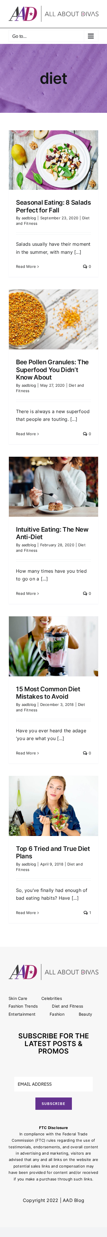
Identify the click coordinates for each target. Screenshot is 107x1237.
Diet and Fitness (67, 1006)
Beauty (85, 1014)
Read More (26, 266)
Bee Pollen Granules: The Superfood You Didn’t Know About (52, 369)
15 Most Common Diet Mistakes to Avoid (48, 692)
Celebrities (51, 998)
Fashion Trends (23, 1006)
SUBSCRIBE (53, 1103)
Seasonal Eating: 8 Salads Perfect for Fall (53, 206)
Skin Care (18, 998)
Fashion (57, 1014)
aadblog (29, 218)
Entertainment (22, 1014)
